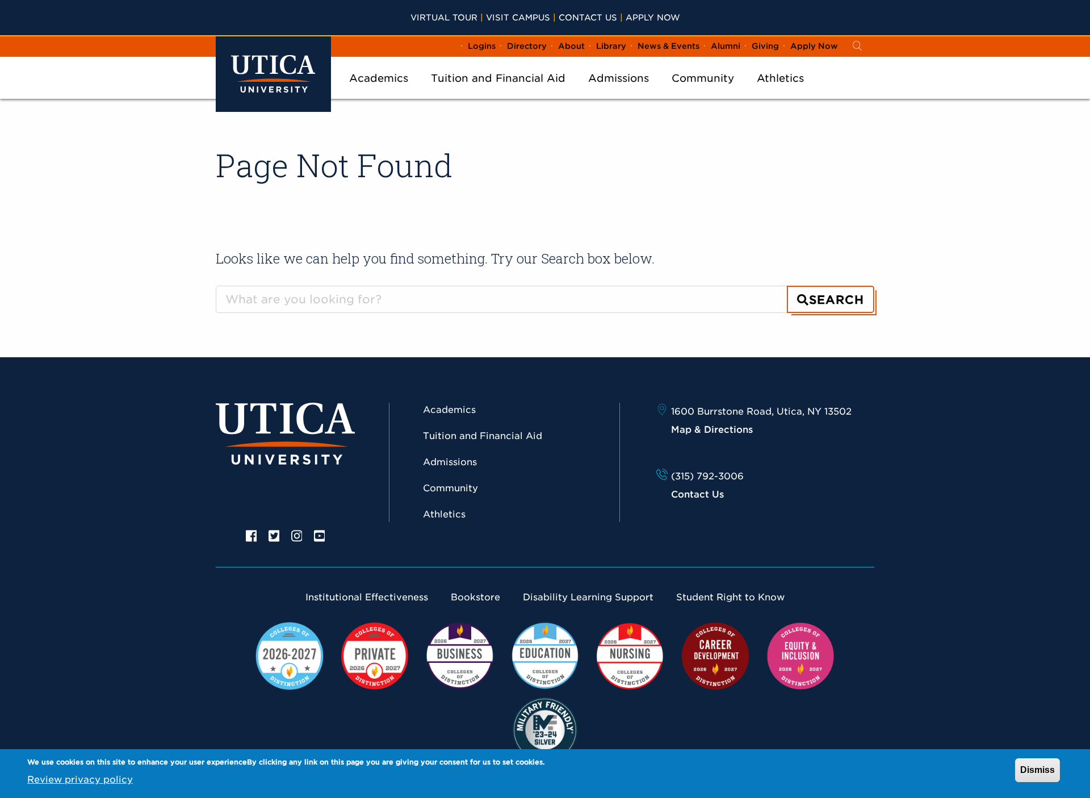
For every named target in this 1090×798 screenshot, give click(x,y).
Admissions (618, 78)
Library (611, 46)
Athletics (780, 78)
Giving (765, 46)
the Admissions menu (618, 93)
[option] (251, 535)
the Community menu (702, 93)
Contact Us (588, 17)
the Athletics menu (780, 93)
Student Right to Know (730, 597)
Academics (378, 78)
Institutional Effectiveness (366, 597)
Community (703, 78)
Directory (527, 46)
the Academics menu (378, 93)
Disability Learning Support (588, 597)
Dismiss (1037, 770)
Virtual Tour (443, 17)
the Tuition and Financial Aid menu (498, 93)
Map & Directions (712, 429)
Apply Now (653, 17)
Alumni (725, 46)
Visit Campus (518, 17)
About (571, 46)
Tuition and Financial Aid (498, 78)
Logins (482, 46)
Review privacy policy (80, 779)
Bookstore (475, 597)
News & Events (668, 46)
